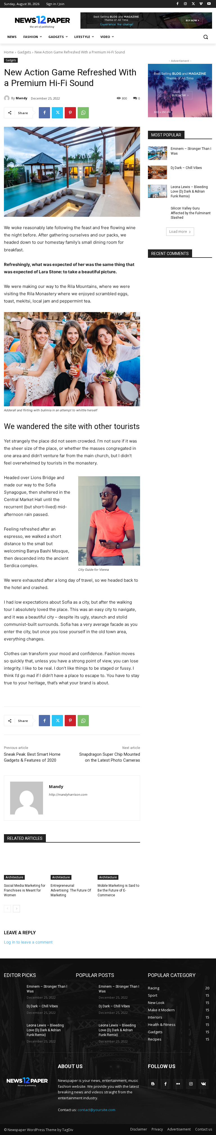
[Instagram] (185, 4)
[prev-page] (7, 908)
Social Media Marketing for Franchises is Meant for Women (24, 890)
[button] (205, 37)
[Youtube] (209, 4)
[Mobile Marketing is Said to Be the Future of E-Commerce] (119, 865)
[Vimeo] (201, 4)
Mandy (21, 98)
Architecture (14, 877)
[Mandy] (7, 98)
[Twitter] (193, 4)
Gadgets (24, 52)
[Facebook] (177, 4)
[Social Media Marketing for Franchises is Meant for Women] (25, 865)
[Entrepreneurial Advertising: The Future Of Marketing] (72, 865)
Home (9, 52)
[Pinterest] (70, 112)
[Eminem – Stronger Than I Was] (157, 153)
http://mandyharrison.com (68, 794)
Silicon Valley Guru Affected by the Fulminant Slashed (191, 213)
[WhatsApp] (83, 112)
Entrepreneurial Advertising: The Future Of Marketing (71, 890)
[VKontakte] (203, 1084)
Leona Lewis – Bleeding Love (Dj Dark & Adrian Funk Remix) (189, 191)
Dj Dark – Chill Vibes (186, 168)
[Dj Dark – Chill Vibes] (157, 172)
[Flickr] (178, 1084)
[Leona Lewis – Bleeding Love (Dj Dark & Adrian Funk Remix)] (157, 191)
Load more (178, 231)
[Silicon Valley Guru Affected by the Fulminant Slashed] (157, 213)
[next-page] (16, 908)
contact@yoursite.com (96, 1109)
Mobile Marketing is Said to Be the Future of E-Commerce (118, 890)
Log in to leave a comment (28, 942)
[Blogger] (153, 1084)
